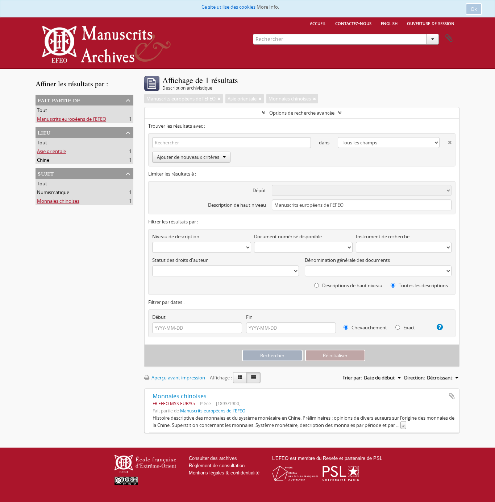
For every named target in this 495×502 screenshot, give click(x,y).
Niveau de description (175, 236)
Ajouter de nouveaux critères (188, 157)
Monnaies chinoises (58, 201)
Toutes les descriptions (423, 285)
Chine (43, 160)
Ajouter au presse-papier (452, 396)
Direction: (414, 377)
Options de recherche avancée (301, 113)
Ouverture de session (430, 23)
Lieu (44, 132)
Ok (474, 9)
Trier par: (352, 377)
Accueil (318, 23)
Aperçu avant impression (177, 377)
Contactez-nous (353, 23)
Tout (42, 110)
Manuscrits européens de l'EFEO (71, 119)
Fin (249, 317)
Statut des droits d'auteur (180, 260)
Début (159, 317)
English (389, 23)
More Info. (268, 7)
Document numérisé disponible (288, 236)
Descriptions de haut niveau (351, 285)
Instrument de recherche (382, 236)
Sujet (46, 173)
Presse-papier (449, 38)
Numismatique (53, 192)
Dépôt (259, 190)
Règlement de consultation (217, 465)
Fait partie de (59, 99)
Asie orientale (51, 151)
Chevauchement (368, 327)
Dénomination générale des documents (347, 260)
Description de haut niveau (237, 205)
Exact (408, 327)
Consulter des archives (213, 458)
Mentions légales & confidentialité (224, 473)
